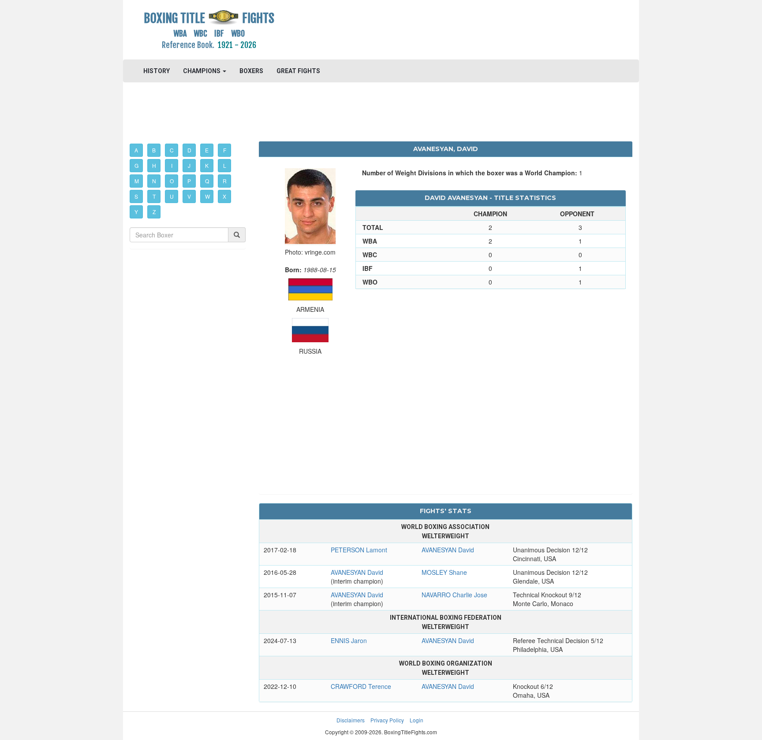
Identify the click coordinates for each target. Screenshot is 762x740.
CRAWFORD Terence (361, 686)
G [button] (136, 165)
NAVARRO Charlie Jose (454, 594)
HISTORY (156, 70)
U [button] (172, 196)
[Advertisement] (446, 28)
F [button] (224, 150)
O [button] (172, 181)
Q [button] (207, 181)
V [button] (189, 196)
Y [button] (136, 211)
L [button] (224, 165)
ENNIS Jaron (349, 640)
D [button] (189, 150)
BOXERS (251, 70)
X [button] (224, 196)
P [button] (189, 181)
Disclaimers (350, 720)
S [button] (136, 196)
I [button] (171, 165)
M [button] (136, 181)
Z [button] (154, 211)
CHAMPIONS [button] (202, 70)
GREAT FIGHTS (298, 70)
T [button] (154, 196)
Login (416, 720)
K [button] (207, 165)
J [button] (189, 165)
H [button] (154, 165)
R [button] (225, 181)
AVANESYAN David (448, 549)
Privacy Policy (387, 720)
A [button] (136, 150)
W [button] (207, 196)
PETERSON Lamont (359, 549)
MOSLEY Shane (444, 572)
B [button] (154, 150)
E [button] (207, 150)
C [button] (172, 150)
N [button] (154, 181)
